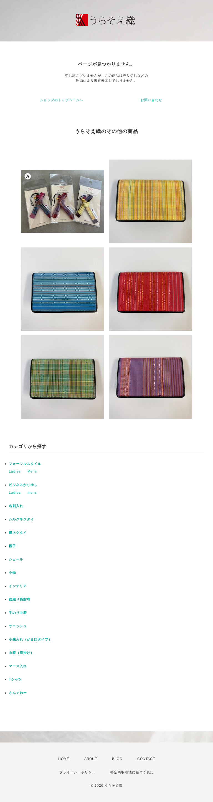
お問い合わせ (151, 100)
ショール (16, 559)
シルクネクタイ (21, 519)
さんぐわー (18, 693)
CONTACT (146, 759)
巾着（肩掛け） (21, 653)
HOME (63, 759)
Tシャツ (15, 679)
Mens (32, 471)
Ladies (15, 471)
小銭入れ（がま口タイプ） (30, 639)
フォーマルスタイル (25, 464)
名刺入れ (16, 506)
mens (32, 493)
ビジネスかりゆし (23, 485)
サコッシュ (18, 626)
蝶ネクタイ (18, 533)
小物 (12, 573)
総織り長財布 (20, 599)
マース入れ (18, 666)
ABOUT (90, 759)
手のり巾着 (18, 613)
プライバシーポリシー (77, 772)
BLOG (117, 759)
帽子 (12, 546)
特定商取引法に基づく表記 (132, 772)
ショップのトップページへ (61, 100)
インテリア (18, 586)
